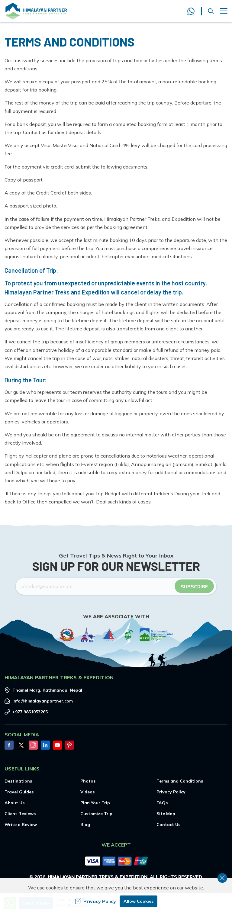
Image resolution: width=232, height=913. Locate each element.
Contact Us (168, 824)
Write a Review (21, 824)
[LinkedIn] (45, 745)
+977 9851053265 (30, 712)
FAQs (162, 802)
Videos (87, 792)
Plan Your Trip (95, 802)
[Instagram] (33, 745)
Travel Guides (19, 792)
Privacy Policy (170, 792)
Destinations (18, 781)
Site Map (165, 813)
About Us (14, 802)
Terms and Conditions (179, 781)
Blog (85, 824)
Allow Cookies (138, 901)
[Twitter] (21, 745)
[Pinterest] (69, 745)
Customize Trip (96, 813)
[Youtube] (57, 745)
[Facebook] (9, 745)
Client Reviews (20, 813)
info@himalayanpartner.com (42, 701)
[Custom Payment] (116, 862)
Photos (87, 781)
